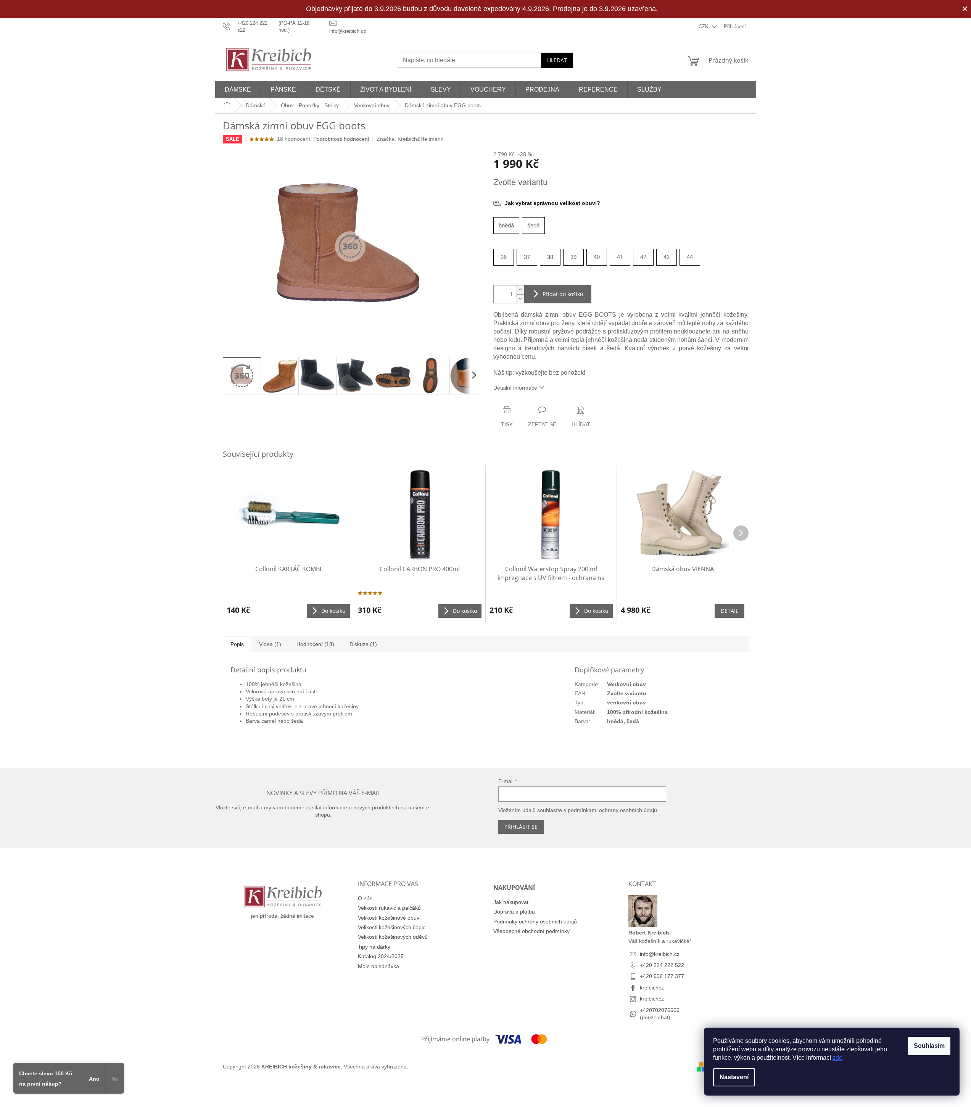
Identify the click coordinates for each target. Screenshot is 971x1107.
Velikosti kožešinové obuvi (389, 918)
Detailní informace (515, 388)
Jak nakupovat (510, 902)
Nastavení (734, 1077)
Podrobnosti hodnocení (341, 139)
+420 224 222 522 (662, 965)
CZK (704, 26)
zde (837, 1057)
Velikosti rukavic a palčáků (389, 908)
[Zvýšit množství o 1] (520, 289)
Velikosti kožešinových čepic (391, 927)
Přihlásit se (521, 826)
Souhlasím (929, 1046)
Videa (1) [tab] (270, 644)
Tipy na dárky (374, 947)
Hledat (557, 60)
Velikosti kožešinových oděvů (393, 937)
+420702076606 (660, 1010)
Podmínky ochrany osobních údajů (535, 921)
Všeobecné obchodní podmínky (531, 931)
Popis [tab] (237, 644)
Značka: (410, 139)
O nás (365, 898)
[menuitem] (238, 89)
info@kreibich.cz (660, 954)
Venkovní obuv (626, 684)
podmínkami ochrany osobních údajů (612, 810)
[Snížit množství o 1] (520, 298)
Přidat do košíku (563, 294)
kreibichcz (652, 988)
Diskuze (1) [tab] (363, 644)
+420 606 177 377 (662, 976)
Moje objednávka (378, 966)
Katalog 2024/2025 (381, 956)
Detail (729, 610)
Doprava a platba (514, 912)
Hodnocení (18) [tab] (315, 644)
